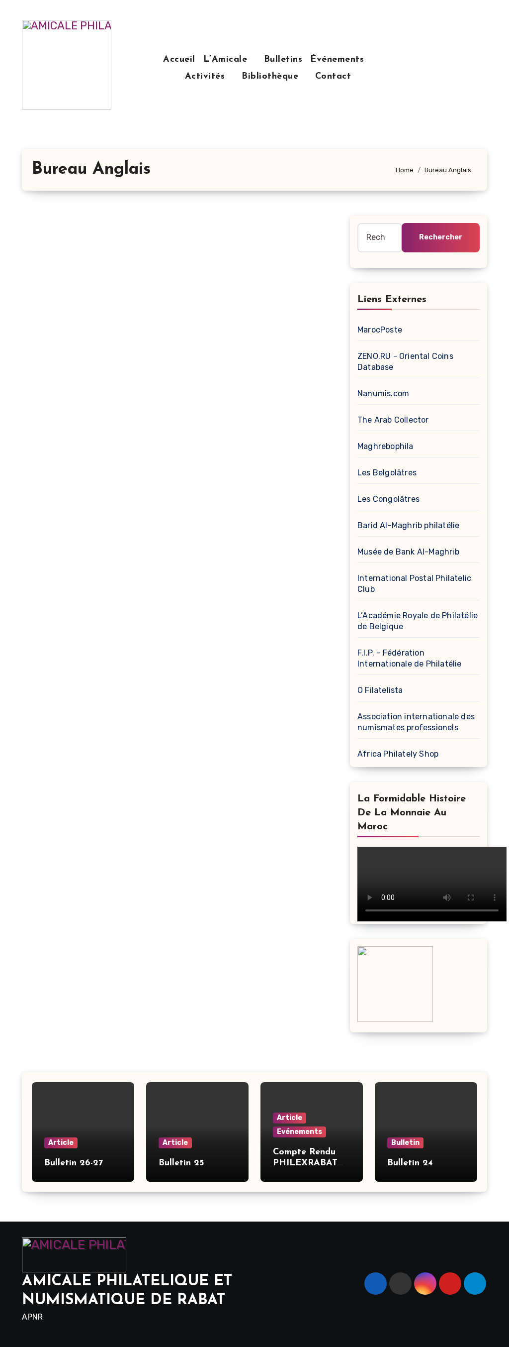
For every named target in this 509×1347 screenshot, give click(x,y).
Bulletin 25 (181, 1163)
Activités (206, 76)
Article (61, 1142)
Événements (338, 59)
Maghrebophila (385, 446)
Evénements (299, 1131)
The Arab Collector (393, 420)
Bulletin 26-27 (73, 1163)
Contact (333, 76)
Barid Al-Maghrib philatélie (408, 525)
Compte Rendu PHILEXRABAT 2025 (305, 1163)
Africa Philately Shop (397, 754)
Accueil (179, 59)
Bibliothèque (272, 76)
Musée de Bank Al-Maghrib (408, 552)
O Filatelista (380, 690)
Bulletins (283, 59)
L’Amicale (227, 59)
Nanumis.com (383, 393)
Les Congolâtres (388, 499)
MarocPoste (379, 330)
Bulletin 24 (410, 1163)
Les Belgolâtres (387, 472)
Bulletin (405, 1142)
